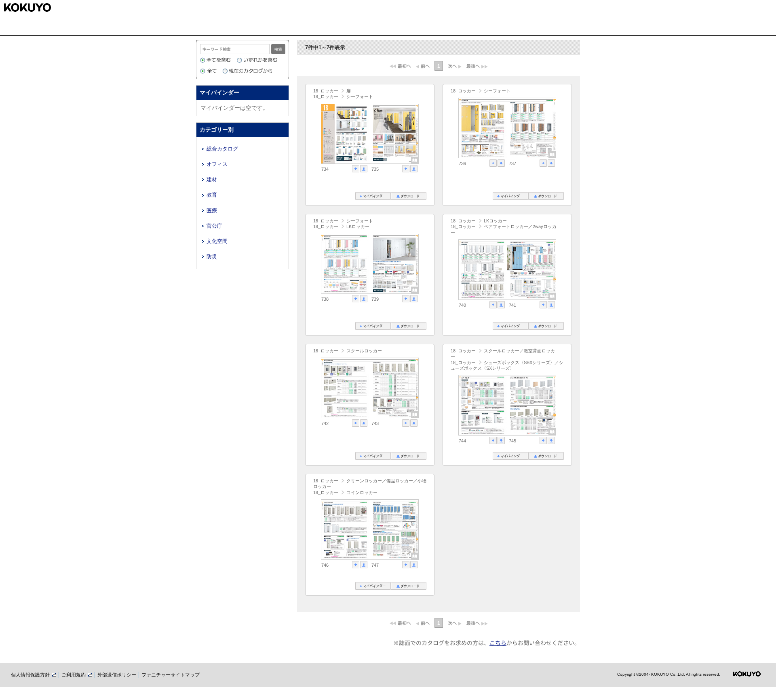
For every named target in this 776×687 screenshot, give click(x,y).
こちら (497, 643)
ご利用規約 (74, 675)
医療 (212, 210)
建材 (212, 179)
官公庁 (214, 226)
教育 (212, 195)
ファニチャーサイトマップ (170, 675)
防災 (212, 256)
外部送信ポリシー (116, 675)
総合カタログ (222, 149)
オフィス (217, 164)
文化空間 (217, 241)
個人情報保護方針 (31, 675)
